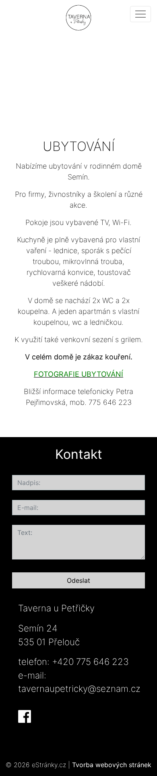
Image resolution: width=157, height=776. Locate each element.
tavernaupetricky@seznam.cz (79, 688)
